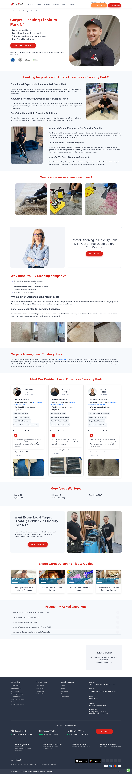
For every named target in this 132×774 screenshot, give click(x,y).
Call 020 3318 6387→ (38, 544)
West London (40, 691)
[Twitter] (107, 760)
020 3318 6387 (100, 5)
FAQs (26, 764)
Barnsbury (60, 404)
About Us (47, 4)
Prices (38, 4)
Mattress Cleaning (16, 688)
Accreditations (65, 696)
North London (63, 359)
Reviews (56, 4)
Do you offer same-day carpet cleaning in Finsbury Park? (32, 627)
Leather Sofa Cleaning (17, 699)
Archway (53, 404)
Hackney (22, 404)
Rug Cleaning (15, 691)
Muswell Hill (101, 404)
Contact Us (64, 691)
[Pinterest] (115, 760)
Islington (73, 402)
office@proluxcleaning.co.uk (103, 662)
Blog (63, 4)
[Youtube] (119, 760)
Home (14, 11)
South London (40, 694)
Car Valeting (14, 702)
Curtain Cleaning (15, 696)
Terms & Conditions (16, 764)
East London (39, 688)
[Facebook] (103, 760)
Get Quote (116, 5)
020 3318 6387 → (94, 254)
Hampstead (92, 404)
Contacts (72, 4)
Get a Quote (104, 731)
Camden (15, 404)
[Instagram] (111, 760)
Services (30, 4)
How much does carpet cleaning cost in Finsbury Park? (31, 612)
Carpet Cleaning (23, 11)
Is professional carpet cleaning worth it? (26, 617)
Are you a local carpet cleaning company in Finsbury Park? (32, 632)
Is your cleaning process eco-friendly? (25, 622)
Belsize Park (112, 402)
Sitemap (53, 764)
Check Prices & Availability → (23, 45)
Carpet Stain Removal (17, 705)
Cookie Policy (45, 764)
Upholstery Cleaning (17, 694)
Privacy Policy (34, 764)
